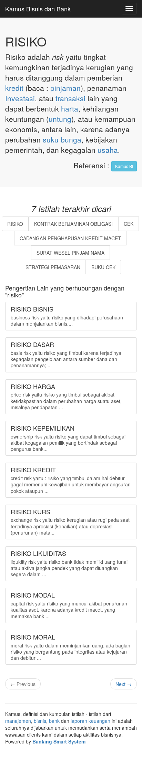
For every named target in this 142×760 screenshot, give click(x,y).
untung (60, 119)
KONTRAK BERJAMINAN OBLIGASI (73, 223)
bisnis (40, 720)
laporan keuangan (90, 720)
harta (69, 108)
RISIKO (15, 223)
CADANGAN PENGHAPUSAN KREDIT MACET (70, 238)
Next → (123, 683)
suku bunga (62, 139)
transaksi (70, 98)
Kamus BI (124, 166)
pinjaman (65, 88)
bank (54, 720)
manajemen (18, 720)
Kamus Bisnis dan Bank (38, 8)
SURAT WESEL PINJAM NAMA (70, 252)
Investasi (20, 98)
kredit (14, 88)
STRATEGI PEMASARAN (53, 267)
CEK (128, 223)
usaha (108, 150)
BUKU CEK (103, 267)
